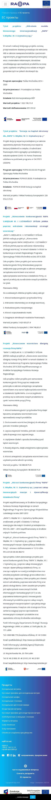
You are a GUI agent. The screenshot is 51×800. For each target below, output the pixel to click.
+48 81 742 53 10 (9, 747)
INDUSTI (46, 782)
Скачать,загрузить (25, 773)
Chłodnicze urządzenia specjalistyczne (17, 732)
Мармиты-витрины (10, 721)
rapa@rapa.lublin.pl (9, 749)
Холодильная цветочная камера (15, 705)
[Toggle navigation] (5, 4)
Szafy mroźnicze (8, 725)
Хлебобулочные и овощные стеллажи (18, 717)
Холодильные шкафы (11, 697)
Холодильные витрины (11, 689)
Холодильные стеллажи (12, 701)
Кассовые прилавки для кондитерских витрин (21, 713)
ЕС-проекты (25, 777)
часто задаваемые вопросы (25, 769)
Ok (33, 797)
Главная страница (9, 13)
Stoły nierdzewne (9, 729)
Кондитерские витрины (11, 709)
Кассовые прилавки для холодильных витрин (21, 693)
